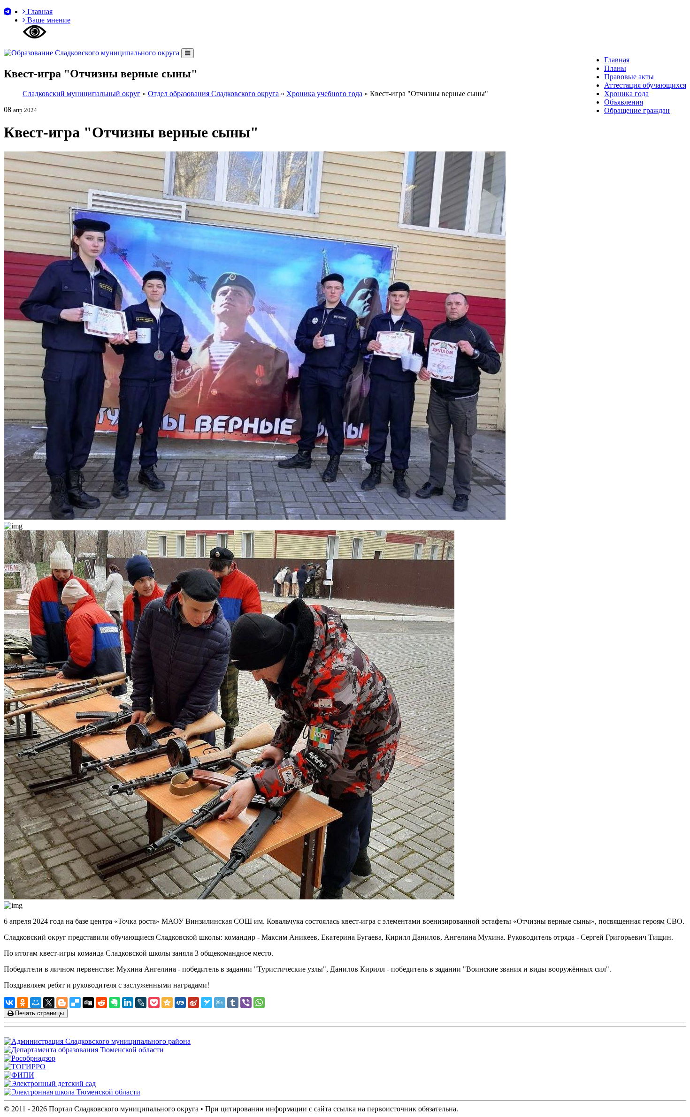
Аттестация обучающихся (645, 85)
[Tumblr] (232, 1002)
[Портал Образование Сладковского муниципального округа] (92, 53)
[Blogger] (62, 1002)
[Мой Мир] (35, 1002)
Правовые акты (629, 77)
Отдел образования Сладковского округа (213, 94)
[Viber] (246, 1002)
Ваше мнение (47, 20)
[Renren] (180, 1002)
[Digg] (88, 1002)
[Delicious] (75, 1002)
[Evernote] (114, 1002)
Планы (615, 68)
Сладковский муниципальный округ (81, 94)
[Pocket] (154, 1002)
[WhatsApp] (259, 1002)
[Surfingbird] (206, 1002)
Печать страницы (38, 1013)
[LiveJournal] (140, 1002)
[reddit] (101, 1002)
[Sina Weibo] (193, 1002)
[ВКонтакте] (9, 1002)
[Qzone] (167, 1002)
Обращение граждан (637, 110)
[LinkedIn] (127, 1002)
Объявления (623, 102)
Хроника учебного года (324, 94)
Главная (39, 11)
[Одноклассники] (22, 1002)
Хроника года (626, 94)
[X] (48, 1002)
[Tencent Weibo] (219, 1002)
